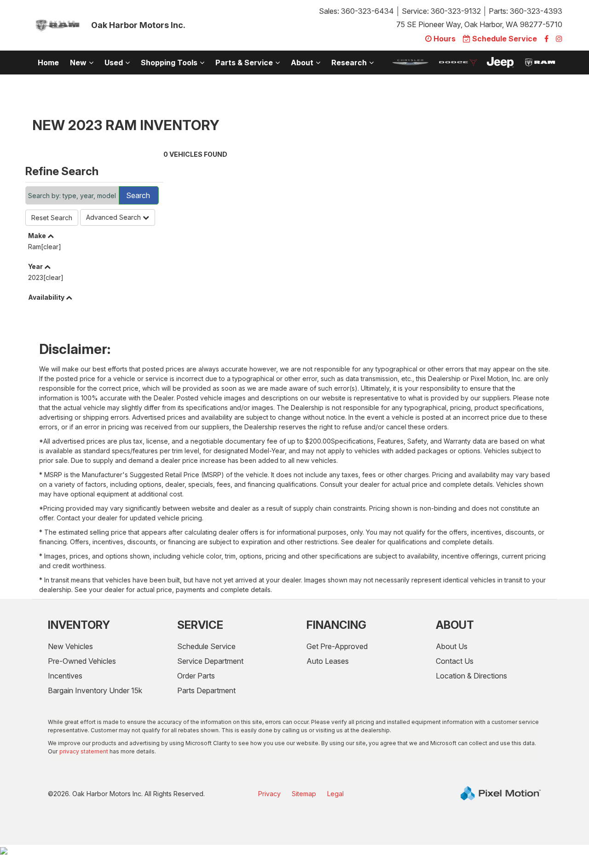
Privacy (269, 794)
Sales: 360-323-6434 (356, 11)
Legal (335, 794)
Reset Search (51, 218)
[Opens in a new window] (546, 38)
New (78, 62)
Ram (44, 247)
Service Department (210, 661)
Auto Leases (327, 661)
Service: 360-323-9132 (441, 11)
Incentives (65, 675)
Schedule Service (206, 646)
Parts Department (206, 690)
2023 (46, 277)
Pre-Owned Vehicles (82, 661)
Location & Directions (471, 675)
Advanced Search (114, 217)
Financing (336, 625)
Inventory (79, 625)
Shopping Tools (169, 62)
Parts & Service (244, 62)
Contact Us (455, 661)
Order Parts (196, 675)
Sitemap (304, 794)
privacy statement (83, 751)
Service (200, 625)
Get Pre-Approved (337, 646)
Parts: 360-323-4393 (525, 11)
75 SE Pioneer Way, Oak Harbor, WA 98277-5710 (479, 24)
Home (48, 62)
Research (349, 62)
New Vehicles (70, 646)
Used (113, 62)
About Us (452, 646)
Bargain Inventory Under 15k (95, 690)
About (302, 62)
